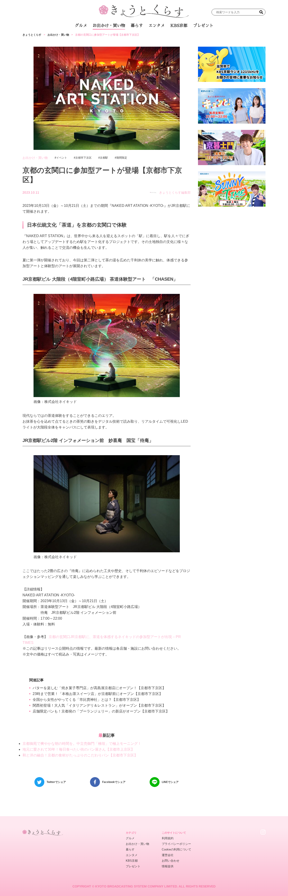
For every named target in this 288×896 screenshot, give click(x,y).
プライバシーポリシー (176, 844)
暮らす (137, 26)
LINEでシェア (170, 782)
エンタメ (156, 26)
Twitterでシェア (56, 782)
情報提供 (167, 866)
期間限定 (121, 157)
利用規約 (167, 838)
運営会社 (167, 855)
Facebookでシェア (114, 782)
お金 (147, 38)
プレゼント (203, 26)
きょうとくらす (31, 34)
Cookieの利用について (176, 849)
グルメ (81, 26)
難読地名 (164, 38)
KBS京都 (178, 26)
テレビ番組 (186, 38)
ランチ (91, 38)
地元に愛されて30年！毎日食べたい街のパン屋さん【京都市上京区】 (78, 749)
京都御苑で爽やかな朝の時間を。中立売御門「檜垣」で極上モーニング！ (81, 743)
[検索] (261, 12)
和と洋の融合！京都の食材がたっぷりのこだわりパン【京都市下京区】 (80, 755)
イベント (61, 157)
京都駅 (104, 157)
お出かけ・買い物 (109, 26)
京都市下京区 (83, 157)
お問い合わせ (170, 860)
